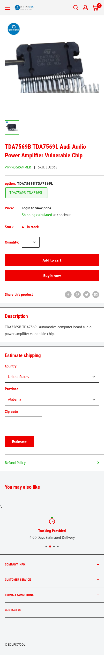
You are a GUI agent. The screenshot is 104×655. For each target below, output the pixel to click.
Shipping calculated (37, 214)
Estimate (19, 441)
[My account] (85, 7)
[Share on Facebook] (68, 294)
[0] (95, 8)
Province (11, 388)
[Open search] (76, 7)
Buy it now (52, 275)
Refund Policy (15, 462)
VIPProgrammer (18, 167)
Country (10, 366)
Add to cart (52, 260)
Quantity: (12, 242)
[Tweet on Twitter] (86, 294)
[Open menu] (7, 8)
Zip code (11, 411)
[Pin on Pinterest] (77, 294)
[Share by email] (95, 294)
